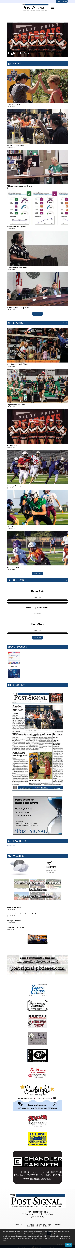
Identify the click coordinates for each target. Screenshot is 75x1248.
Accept (68, 1245)
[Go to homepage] (35, 7)
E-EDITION (58, 1224)
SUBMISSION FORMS (33, 1226)
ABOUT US (18, 1224)
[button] (66, 580)
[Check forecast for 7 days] (19, 867)
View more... (37, 314)
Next (67, 40)
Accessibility (63, 1)
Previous (8, 40)
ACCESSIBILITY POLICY (44, 1224)
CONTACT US (30, 1224)
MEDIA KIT (46, 1226)
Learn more (59, 1245)
